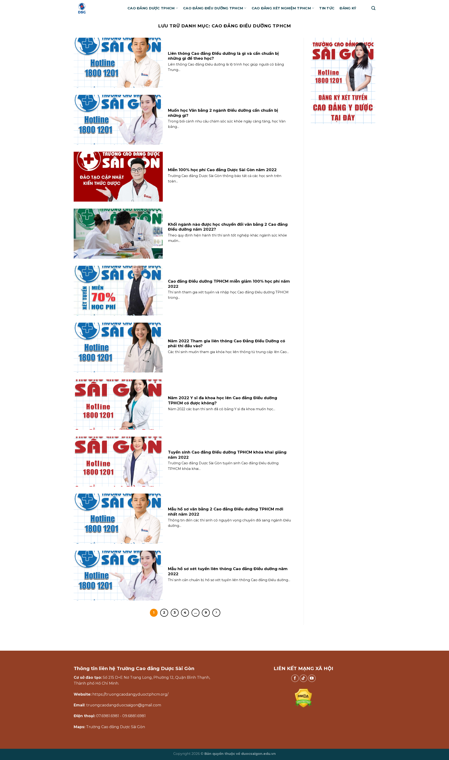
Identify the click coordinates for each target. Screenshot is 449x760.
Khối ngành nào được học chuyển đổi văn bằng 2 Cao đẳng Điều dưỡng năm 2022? (228, 227)
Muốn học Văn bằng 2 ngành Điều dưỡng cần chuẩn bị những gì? (223, 113)
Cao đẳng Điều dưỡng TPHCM (213, 8)
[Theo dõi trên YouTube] (312, 678)
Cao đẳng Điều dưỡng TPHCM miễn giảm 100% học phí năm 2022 (229, 284)
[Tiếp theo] (216, 613)
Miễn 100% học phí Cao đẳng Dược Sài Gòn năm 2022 (222, 169)
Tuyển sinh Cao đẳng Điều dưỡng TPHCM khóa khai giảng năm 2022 (227, 455)
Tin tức (326, 8)
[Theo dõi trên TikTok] (303, 678)
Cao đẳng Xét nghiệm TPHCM (281, 8)
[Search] (373, 8)
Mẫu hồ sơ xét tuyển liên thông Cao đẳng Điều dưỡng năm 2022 (228, 571)
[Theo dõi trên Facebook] (295, 678)
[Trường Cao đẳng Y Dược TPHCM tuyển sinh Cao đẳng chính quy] (97, 8)
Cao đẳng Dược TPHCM (151, 8)
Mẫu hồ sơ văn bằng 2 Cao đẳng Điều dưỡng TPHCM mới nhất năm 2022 (225, 512)
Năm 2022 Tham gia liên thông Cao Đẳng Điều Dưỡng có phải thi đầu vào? (226, 343)
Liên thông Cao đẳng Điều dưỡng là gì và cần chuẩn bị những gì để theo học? (223, 56)
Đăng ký (348, 8)
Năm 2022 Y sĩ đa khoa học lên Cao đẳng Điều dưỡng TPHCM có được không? (222, 400)
